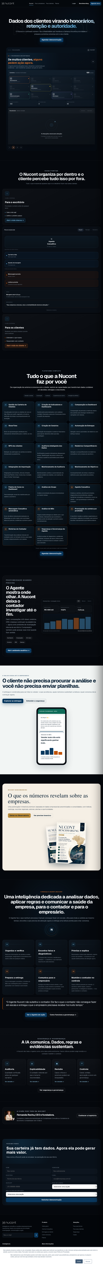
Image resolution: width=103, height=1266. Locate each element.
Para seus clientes (78, 1229)
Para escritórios (77, 1226)
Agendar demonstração (51, 40)
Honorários (95, 229)
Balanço (83, 601)
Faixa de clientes (57, 1183)
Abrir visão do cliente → (16, 346)
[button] (14, 1072)
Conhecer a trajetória (87, 1115)
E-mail (54, 1175)
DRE (79, 601)
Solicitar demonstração (52, 1200)
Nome (7, 1167)
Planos (57, 3)
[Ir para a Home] (9, 3)
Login (74, 3)
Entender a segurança (35, 701)
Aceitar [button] (79, 1261)
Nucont (31, 3)
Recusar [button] (88, 1261)
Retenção (87, 229)
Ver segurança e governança (51, 1090)
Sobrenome (55, 1167)
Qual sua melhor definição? (15, 1190)
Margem (81, 229)
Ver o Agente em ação (36, 1015)
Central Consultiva (47, 1229)
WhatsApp (9, 1183)
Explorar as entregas (13, 701)
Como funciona (46, 1235)
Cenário (89, 601)
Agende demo (95, 3)
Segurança (76, 1232)
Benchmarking (84, 3)
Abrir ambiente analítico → (18, 650)
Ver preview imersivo (42, 815)
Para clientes (50, 3)
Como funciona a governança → (63, 1015)
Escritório (9, 1175)
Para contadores (40, 3)
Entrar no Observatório (19, 815)
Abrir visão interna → (15, 220)
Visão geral (45, 1226)
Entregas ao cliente (47, 1232)
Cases (75, 1235)
